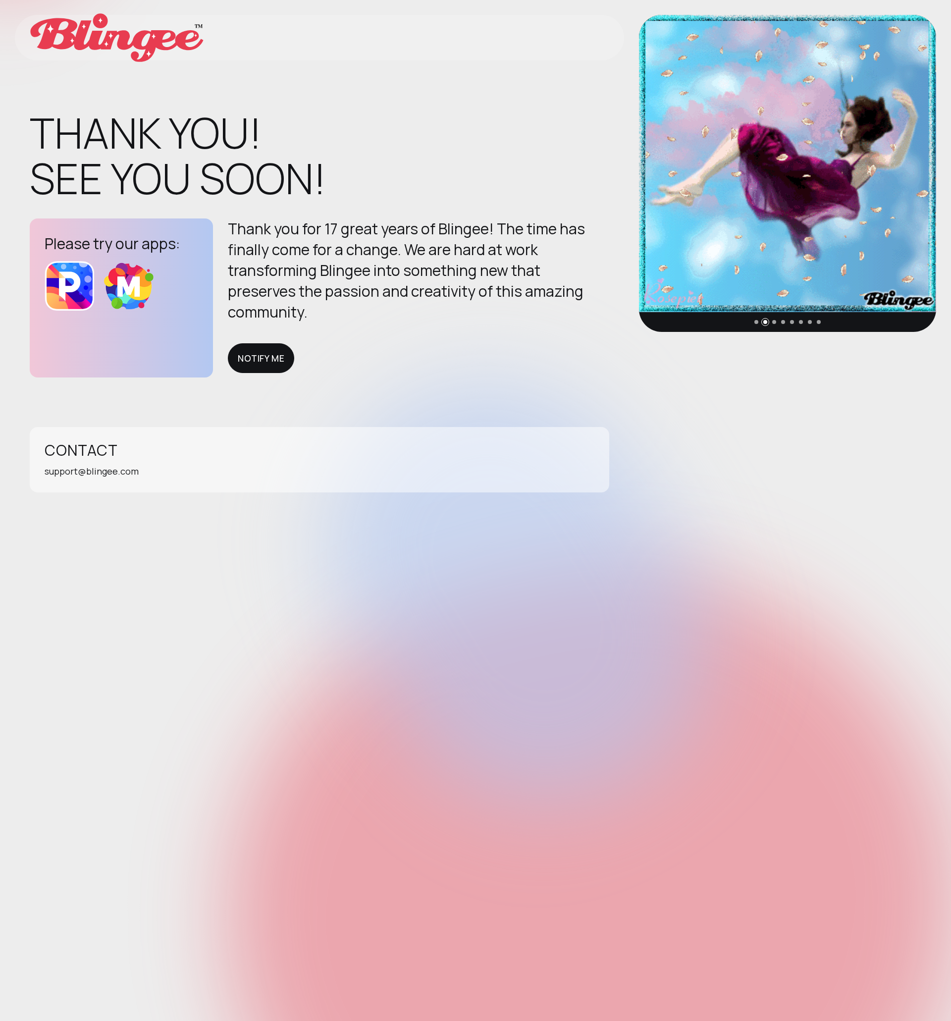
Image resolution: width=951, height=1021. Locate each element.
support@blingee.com (92, 471)
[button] (756, 322)
